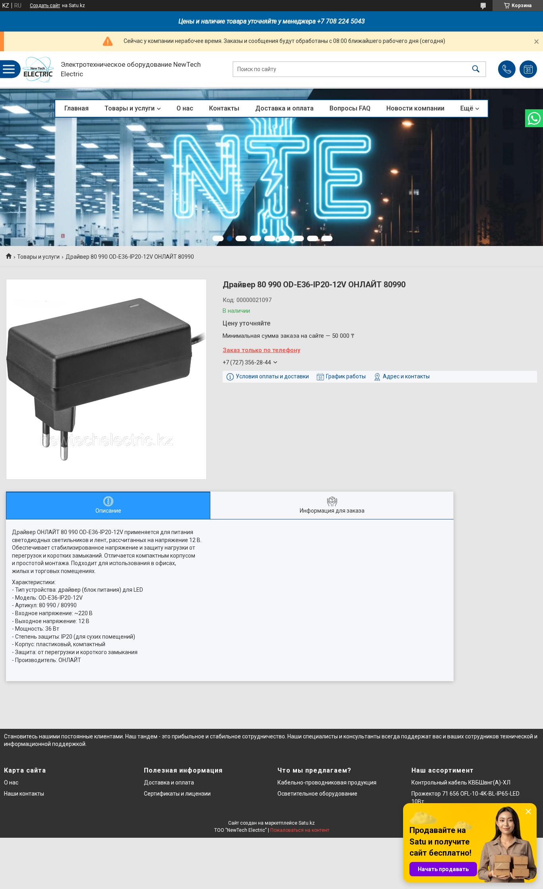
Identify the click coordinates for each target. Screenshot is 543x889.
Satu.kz (307, 823)
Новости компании (415, 108)
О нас (184, 108)
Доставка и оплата (284, 108)
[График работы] (528, 69)
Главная (76, 108)
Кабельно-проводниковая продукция (326, 782)
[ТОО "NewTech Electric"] (38, 69)
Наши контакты (24, 793)
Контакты (224, 108)
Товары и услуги (130, 108)
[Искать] (475, 69)
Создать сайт (45, 5)
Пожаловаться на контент (299, 830)
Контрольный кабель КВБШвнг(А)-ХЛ (460, 782)
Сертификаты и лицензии (177, 793)
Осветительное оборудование (317, 793)
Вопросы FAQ (350, 108)
